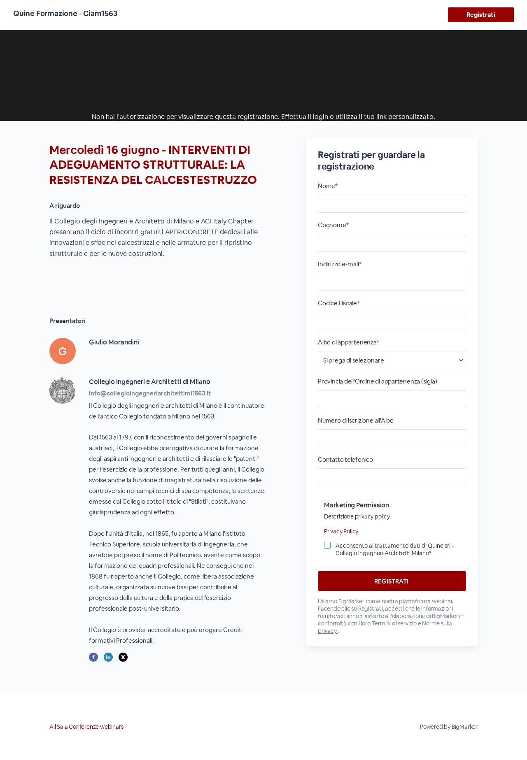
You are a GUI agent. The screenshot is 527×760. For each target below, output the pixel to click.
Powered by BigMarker (449, 726)
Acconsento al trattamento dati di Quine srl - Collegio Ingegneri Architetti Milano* (395, 549)
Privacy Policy (341, 531)
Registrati (480, 15)
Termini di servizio (395, 623)
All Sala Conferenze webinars (86, 726)
